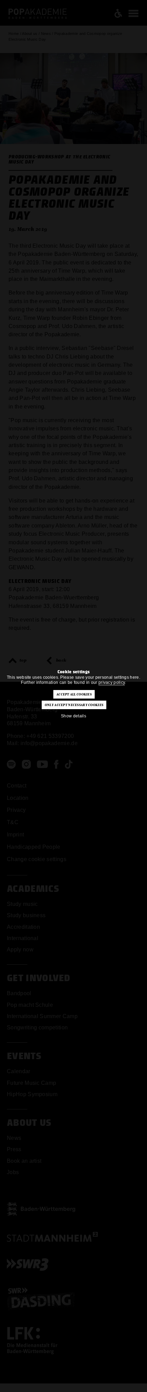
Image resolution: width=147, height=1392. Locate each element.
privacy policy (111, 682)
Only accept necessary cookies (74, 705)
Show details (73, 716)
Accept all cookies (74, 694)
